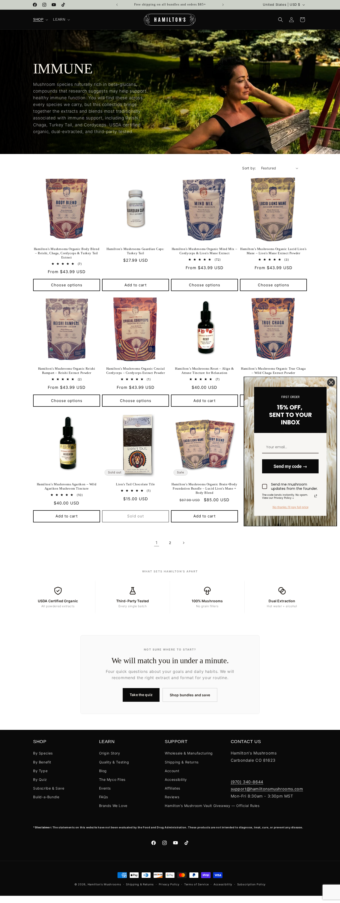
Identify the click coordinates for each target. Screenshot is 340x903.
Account (172, 771)
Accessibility (176, 779)
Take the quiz (141, 695)
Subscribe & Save (48, 788)
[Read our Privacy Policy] (316, 496)
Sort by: (249, 168)
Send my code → (290, 466)
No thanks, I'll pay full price (290, 507)
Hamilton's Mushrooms (104, 884)
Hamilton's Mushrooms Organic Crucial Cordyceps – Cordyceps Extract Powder (135, 371)
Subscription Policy (251, 884)
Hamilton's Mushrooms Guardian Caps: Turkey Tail (136, 251)
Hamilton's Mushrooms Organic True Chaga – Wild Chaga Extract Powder (273, 371)
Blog (103, 771)
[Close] (331, 383)
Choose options (66, 285)
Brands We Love (113, 805)
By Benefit (42, 762)
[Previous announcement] (117, 4)
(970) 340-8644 (247, 781)
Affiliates (172, 788)
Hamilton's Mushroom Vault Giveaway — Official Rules (212, 805)
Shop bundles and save (190, 695)
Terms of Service (196, 884)
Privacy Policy (169, 884)
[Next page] (183, 542)
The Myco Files (112, 779)
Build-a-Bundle (46, 797)
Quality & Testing (114, 762)
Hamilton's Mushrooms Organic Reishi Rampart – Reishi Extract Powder (66, 371)
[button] (40, 19)
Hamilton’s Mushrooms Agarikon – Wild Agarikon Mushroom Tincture (67, 486)
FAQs (103, 797)
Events (105, 788)
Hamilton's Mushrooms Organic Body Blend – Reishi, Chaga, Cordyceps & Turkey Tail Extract (66, 253)
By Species (43, 753)
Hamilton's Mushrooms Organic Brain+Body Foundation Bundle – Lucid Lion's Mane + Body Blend (204, 488)
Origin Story (109, 753)
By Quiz (40, 779)
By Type (40, 771)
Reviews (172, 797)
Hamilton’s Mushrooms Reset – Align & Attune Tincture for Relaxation (204, 371)
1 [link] (157, 542)
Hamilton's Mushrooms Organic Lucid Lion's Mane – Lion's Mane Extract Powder (273, 251)
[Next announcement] (223, 4)
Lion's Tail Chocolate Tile (135, 484)
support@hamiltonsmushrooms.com (267, 788)
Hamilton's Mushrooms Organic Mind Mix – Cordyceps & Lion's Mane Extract (204, 251)
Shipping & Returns (182, 762)
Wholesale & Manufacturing (189, 753)
